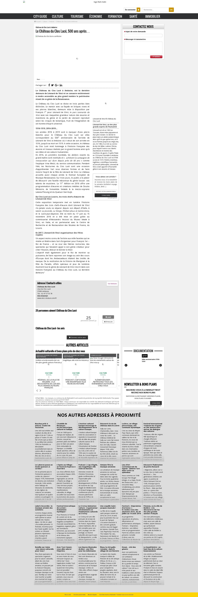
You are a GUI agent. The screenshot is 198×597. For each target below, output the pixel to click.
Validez (157, 57)
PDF (145, 356)
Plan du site (68, 594)
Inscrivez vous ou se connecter (125, 594)
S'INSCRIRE (156, 403)
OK (171, 10)
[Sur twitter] (52, 85)
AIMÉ (109, 317)
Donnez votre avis (78, 337)
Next (160, 365)
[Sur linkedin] (61, 85)
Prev (126, 365)
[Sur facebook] (49, 85)
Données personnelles (79, 594)
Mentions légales (92, 594)
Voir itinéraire (112, 284)
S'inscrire (106, 195)
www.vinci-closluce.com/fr (47, 298)
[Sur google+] (57, 85)
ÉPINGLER (109, 322)
